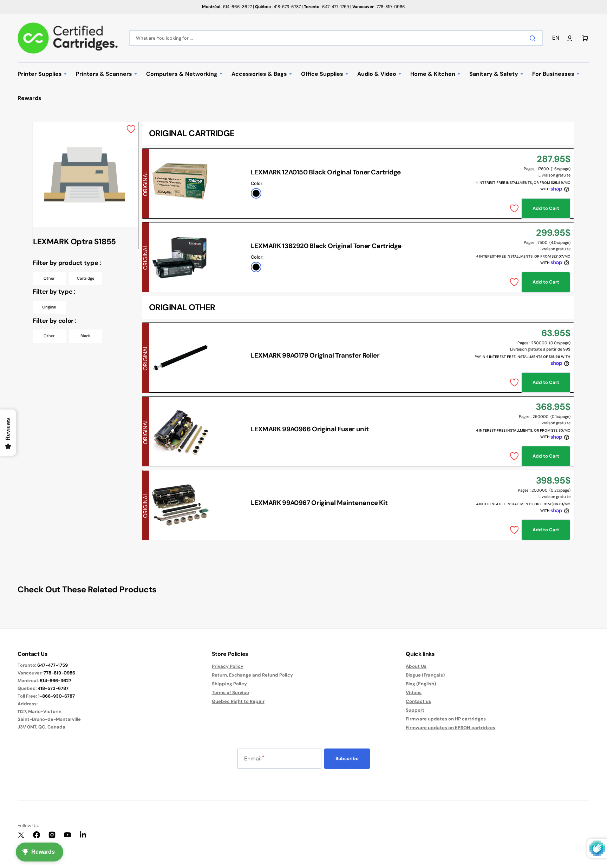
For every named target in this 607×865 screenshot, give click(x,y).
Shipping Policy (229, 684)
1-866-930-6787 (56, 696)
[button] (557, 38)
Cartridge (85, 278)
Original (49, 307)
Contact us (418, 701)
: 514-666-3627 (227, 6)
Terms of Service (230, 693)
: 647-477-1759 (326, 6)
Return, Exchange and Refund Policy (252, 675)
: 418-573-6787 (278, 6)
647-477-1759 (52, 665)
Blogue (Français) (425, 675)
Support (415, 710)
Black (85, 335)
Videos (414, 693)
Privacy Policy (227, 666)
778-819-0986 (59, 673)
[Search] (534, 38)
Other (49, 278)
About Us (416, 666)
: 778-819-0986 (378, 6)
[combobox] (336, 38)
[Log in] (569, 38)
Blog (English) (421, 684)
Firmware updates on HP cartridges (446, 719)
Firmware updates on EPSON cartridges (450, 728)
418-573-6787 (53, 688)
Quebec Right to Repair (238, 701)
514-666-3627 (55, 681)
